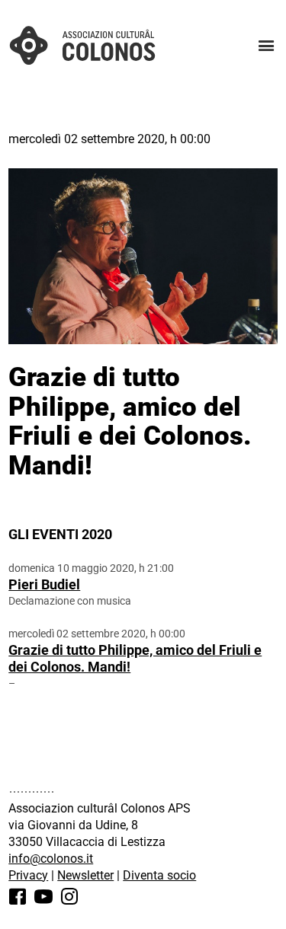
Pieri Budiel (44, 584)
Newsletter (85, 875)
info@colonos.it (50, 858)
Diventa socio (159, 875)
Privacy (28, 875)
